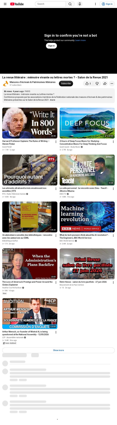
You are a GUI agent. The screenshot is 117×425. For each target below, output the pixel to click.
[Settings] (95, 4)
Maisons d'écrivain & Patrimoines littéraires (33, 82)
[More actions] (112, 83)
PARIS (27, 91)
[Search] (70, 4)
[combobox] (51, 4)
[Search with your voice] (80, 4)
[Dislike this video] (97, 83)
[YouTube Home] (17, 4)
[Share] (105, 83)
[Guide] (5, 4)
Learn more (80, 40)
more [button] (52, 100)
